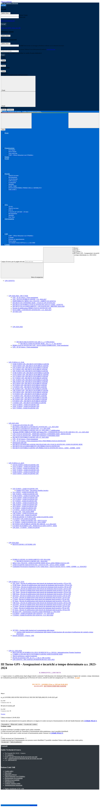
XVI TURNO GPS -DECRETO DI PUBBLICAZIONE (30, 376)
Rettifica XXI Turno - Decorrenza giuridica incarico (32, 490)
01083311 (10, 755)
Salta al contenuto (6, 1)
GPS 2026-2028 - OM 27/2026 (18, 296)
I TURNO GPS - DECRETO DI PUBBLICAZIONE (29, 403)
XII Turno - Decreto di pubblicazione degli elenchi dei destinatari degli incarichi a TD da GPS (41, 596)
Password (22, 17)
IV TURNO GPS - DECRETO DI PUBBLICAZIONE (29, 397)
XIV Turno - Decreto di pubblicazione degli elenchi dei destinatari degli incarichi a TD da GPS (41, 592)
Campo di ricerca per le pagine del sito (12, 261)
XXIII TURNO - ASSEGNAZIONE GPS (25, 472)
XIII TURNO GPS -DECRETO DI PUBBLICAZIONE (30, 381)
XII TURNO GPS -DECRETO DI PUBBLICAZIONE (29, 383)
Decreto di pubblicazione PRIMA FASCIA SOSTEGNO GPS (31, 308)
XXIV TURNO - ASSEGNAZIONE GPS (25, 406)
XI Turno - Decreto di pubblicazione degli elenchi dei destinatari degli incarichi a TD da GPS (41, 597)
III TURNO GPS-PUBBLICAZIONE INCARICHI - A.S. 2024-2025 (34, 524)
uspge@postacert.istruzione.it (25, 758)
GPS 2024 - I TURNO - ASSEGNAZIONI (26, 527)
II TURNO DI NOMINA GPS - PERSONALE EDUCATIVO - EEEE (34, 526)
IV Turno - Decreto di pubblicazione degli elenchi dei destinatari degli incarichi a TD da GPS (41, 610)
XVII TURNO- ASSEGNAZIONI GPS (25, 497)
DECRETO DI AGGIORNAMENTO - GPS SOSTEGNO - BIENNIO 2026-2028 (38, 306)
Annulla (4, 109)
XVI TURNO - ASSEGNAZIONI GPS (25, 499)
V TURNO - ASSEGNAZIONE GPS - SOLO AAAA (29, 520)
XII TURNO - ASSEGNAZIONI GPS (24, 506)
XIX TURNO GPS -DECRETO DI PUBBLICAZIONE (30, 371)
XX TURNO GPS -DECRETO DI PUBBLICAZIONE (30, 369)
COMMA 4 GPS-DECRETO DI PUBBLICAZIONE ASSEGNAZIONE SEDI (37, 654)
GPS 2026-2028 (17, 327)
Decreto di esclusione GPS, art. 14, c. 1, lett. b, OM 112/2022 (31, 658)
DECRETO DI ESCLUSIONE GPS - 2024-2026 (31, 561)
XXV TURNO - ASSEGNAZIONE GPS (25, 408)
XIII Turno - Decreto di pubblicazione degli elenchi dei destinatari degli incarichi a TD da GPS (41, 594)
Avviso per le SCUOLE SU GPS (22, 425)
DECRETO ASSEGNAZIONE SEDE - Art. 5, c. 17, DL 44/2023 (41, 343)
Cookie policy (9, 771)
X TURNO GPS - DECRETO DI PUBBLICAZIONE (29, 387)
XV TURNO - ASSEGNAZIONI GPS (24, 501)
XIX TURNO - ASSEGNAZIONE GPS (25, 494)
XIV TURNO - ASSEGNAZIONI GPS (25, 503)
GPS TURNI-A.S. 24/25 (16, 463)
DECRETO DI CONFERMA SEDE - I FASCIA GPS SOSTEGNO (33, 303)
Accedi (3, 5)
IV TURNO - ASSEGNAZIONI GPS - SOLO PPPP (29, 522)
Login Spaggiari (51, 49)
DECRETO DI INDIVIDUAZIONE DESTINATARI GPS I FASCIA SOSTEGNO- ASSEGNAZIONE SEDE (47, 444)
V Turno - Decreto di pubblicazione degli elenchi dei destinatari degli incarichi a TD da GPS (40, 608)
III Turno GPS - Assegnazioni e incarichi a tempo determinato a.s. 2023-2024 (36, 611)
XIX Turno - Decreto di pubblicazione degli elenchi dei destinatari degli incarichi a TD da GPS (41, 583)
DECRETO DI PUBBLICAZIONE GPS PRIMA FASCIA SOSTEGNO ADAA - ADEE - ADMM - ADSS (46, 448)
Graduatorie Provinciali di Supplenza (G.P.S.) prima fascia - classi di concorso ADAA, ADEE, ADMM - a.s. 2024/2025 (49, 566)
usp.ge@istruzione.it (23, 757)
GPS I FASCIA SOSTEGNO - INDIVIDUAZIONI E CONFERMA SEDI (35, 435)
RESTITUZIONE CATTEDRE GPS (24, 544)
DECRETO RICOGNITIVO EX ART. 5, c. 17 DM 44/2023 (35, 342)
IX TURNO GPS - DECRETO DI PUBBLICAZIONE (29, 389)
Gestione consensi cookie (12, 783)
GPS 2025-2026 (14, 423)
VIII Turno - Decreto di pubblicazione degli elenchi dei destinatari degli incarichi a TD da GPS (41, 603)
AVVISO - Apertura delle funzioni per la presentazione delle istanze (33, 630)
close (3, 129)
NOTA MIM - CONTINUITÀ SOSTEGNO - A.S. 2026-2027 (31, 310)
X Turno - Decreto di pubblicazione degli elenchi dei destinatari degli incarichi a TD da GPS (40, 599)
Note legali (8, 773)
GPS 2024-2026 (14, 542)
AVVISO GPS (17, 311)
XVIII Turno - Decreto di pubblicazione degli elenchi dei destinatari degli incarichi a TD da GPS (42, 585)
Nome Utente (23, 15)
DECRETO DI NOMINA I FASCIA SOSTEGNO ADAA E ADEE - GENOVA (37, 304)
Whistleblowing (9, 782)
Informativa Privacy (11, 775)
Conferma (10, 109)
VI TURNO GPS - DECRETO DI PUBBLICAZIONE (29, 394)
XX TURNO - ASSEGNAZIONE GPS (25, 492)
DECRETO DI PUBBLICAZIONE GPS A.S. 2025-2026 (30, 437)
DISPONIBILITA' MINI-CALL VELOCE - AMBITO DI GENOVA (34, 301)
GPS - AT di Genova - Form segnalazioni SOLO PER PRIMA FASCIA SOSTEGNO (39, 441)
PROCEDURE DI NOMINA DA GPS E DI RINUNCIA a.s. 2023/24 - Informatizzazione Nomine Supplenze (46, 652)
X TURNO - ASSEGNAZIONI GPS (24, 510)
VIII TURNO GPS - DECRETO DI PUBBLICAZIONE (30, 390)
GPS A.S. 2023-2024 (15, 651)
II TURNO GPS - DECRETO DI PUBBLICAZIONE (29, 401)
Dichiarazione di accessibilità (14, 778)
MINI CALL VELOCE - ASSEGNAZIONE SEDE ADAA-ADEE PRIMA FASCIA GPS (40, 563)
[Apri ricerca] (83, 120)
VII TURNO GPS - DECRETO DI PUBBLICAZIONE (30, 392)
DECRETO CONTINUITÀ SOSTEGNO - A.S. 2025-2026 (31, 428)
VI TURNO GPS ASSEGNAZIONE (24, 519)
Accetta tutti (30, 724)
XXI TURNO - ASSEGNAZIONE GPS (25, 489)
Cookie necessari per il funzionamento (13, 738)
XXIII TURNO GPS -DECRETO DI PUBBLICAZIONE (30, 364)
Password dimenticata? (8, 21)
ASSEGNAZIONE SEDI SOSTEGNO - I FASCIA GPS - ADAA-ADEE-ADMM (38, 565)
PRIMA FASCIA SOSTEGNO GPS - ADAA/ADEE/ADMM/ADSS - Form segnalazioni (40, 345)
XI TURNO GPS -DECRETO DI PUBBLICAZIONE (29, 385)
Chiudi (3, 60)
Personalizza (5, 724)
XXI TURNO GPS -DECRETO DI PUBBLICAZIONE (30, 367)
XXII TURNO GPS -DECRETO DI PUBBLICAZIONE (30, 366)
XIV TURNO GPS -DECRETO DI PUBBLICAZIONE (30, 380)
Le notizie (77, 251)
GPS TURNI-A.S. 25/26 (16, 362)
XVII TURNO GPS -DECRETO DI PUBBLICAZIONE (30, 374)
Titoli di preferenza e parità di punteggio (24, 656)
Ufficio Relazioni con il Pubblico (15, 776)
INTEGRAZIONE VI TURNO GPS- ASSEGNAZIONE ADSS (32, 517)
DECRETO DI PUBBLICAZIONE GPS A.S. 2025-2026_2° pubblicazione (36, 430)
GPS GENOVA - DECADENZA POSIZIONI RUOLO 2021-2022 (33, 659)
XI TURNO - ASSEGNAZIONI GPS (24, 508)
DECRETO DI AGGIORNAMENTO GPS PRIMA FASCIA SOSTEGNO (36, 446)
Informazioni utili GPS (19, 442)
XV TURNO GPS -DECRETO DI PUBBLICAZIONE (30, 378)
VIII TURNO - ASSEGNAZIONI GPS (24, 513)
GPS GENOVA (10, 280)
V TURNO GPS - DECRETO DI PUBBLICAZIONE (29, 396)
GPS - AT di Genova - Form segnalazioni (25, 297)
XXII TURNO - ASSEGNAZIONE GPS (25, 473)
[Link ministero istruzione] (9, 3)
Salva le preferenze (15, 742)
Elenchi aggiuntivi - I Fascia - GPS (23, 635)
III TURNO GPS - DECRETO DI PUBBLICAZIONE (29, 399)
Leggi (77, 678)
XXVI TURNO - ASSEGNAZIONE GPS (25, 404)
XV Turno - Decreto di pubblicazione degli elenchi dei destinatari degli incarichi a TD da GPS (41, 590)
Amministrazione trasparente (13, 785)
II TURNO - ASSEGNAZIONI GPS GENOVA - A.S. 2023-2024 (33, 613)
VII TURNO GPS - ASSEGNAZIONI (24, 515)
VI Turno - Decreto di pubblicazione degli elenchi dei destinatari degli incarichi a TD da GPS (41, 606)
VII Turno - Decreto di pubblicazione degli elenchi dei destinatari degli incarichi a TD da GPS (41, 604)
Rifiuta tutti (16, 724)
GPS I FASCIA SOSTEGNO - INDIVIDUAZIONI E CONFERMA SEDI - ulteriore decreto (41, 434)
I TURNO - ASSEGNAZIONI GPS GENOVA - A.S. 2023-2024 (32, 615)
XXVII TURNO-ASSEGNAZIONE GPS (25, 465)
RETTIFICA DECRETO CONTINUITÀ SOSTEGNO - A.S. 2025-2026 (35, 427)
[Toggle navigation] (16, 121)
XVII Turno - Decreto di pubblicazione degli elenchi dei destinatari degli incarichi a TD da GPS (42, 587)
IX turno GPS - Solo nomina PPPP (23, 511)
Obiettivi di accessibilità (12, 780)
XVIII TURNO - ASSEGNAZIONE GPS (25, 496)
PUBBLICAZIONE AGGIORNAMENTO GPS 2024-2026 (31, 559)
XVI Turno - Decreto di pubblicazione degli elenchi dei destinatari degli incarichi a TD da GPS (41, 589)
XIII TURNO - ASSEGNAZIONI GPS (24, 504)
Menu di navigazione (37, 277)
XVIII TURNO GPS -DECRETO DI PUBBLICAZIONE (30, 373)
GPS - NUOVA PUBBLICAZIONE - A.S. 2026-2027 (29, 299)
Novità (76, 250)
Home (76, 248)
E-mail (21, 45)
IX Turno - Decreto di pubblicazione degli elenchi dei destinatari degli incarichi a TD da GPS (41, 601)
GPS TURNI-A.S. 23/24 (16, 581)
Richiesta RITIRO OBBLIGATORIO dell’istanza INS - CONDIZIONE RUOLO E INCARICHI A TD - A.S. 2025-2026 (50, 432)
